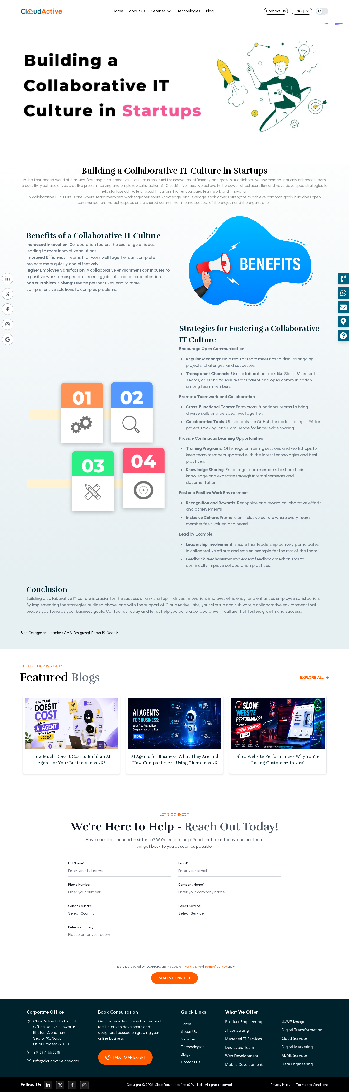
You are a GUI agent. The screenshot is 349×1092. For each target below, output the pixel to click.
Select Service (190, 906)
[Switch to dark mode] (322, 11)
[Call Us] (343, 278)
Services (158, 11)
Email (183, 863)
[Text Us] (343, 293)
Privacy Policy (190, 966)
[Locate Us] (343, 321)
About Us (137, 11)
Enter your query (80, 927)
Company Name (191, 885)
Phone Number (80, 885)
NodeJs (112, 633)
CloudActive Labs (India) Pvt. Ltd (178, 1085)
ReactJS (99, 633)
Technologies (188, 11)
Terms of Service (216, 966)
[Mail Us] (343, 307)
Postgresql (82, 633)
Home (118, 11)
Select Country (80, 906)
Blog (210, 11)
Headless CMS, (60, 633)
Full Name (76, 863)
